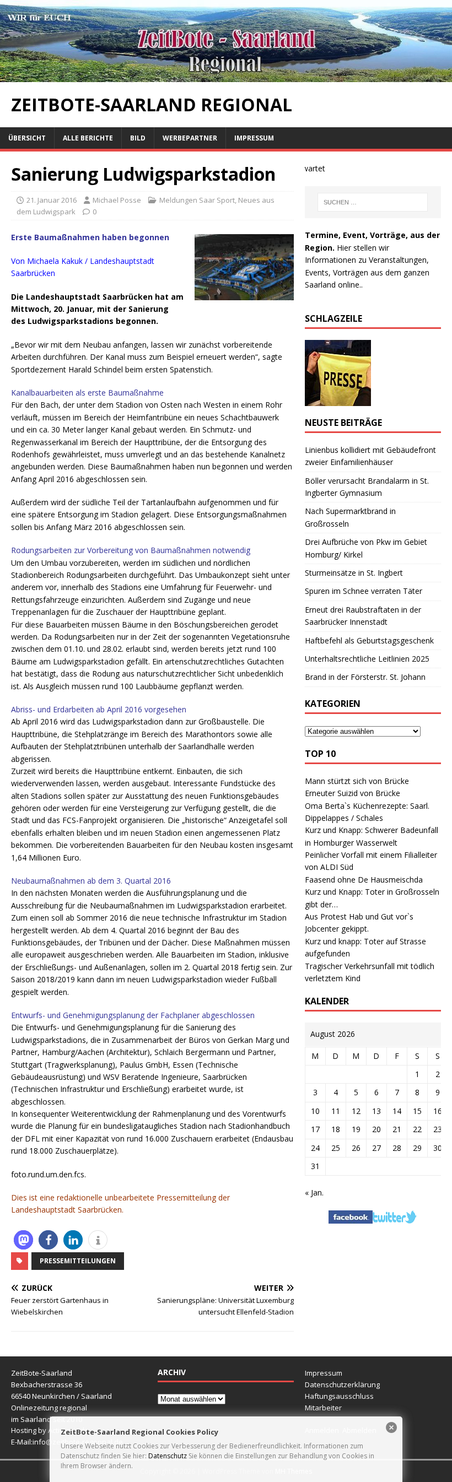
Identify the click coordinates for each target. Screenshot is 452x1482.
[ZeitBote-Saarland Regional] (226, 76)
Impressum (254, 138)
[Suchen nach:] (372, 202)
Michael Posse (117, 200)
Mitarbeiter (323, 1408)
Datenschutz (167, 1456)
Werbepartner (190, 138)
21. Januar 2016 (51, 200)
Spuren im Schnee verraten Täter (363, 591)
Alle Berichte (88, 138)
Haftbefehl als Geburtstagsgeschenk (369, 640)
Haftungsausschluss (339, 1396)
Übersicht (27, 138)
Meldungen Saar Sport (197, 200)
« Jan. (314, 1192)
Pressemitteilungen (78, 1260)
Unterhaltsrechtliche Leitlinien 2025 (367, 658)
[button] (23, 1240)
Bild (138, 138)
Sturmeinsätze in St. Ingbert (354, 572)
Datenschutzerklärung (342, 1384)
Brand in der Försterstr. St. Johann (365, 677)
